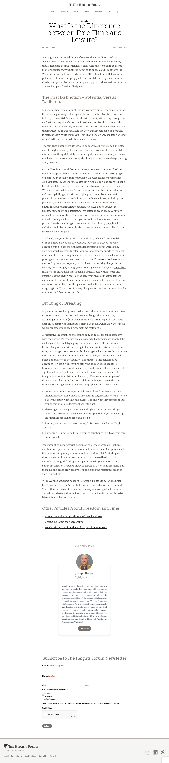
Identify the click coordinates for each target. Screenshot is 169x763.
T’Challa (63, 319)
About (53, 11)
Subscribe (98, 11)
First (44, 685)
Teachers (48, 696)
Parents (47, 694)
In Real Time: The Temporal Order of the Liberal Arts (73, 516)
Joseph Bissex (50, 47)
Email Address (53, 666)
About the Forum (31, 756)
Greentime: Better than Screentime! (64, 522)
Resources (64, 11)
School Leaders (50, 699)
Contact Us (43, 756)
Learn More (84, 628)
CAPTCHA (47, 708)
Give (108, 11)
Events (76, 11)
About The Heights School (13, 756)
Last (87, 685)
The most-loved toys (106, 259)
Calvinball (120, 267)
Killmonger (48, 319)
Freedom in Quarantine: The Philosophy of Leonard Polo (76, 527)
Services (87, 11)
